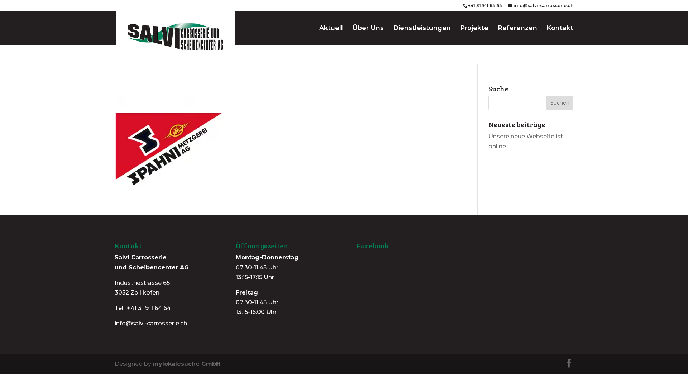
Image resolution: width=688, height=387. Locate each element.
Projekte (474, 28)
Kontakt (559, 28)
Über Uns (368, 28)
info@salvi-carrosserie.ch (151, 323)
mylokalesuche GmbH (186, 363)
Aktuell (331, 28)
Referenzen (517, 28)
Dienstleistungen (422, 28)
